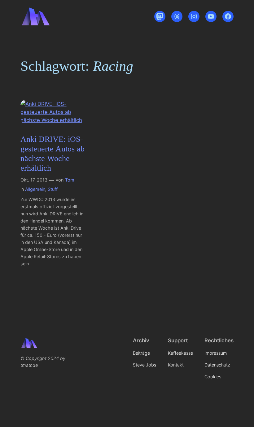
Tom (69, 179)
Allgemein (35, 189)
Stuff (53, 189)
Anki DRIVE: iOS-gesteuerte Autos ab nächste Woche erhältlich (52, 154)
